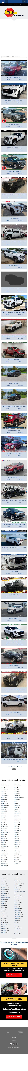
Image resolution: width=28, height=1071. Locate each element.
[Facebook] (17, 1044)
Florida (2, 899)
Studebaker (16, 840)
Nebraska (16, 879)
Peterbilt (16, 817)
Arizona (2, 883)
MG (15, 801)
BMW (2, 799)
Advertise (7, 1032)
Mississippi (3, 930)
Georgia (2, 901)
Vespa (15, 853)
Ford (2, 824)
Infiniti (2, 844)
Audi (2, 793)
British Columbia (4, 887)
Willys (15, 859)
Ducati (2, 818)
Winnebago (16, 861)
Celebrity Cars (14, 1037)
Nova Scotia (16, 898)
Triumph (16, 852)
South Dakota (17, 916)
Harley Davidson (4, 832)
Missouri (3, 932)
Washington (16, 928)
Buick (2, 801)
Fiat (2, 822)
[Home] (14, 12)
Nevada (15, 881)
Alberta (2, 881)
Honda (2, 834)
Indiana (2, 909)
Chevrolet (3, 805)
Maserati (16, 791)
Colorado (3, 891)
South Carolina (17, 914)
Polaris (15, 820)
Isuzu (2, 848)
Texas (15, 920)
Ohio (15, 900)
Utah (15, 922)
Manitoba (3, 920)
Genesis (3, 828)
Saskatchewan (17, 912)
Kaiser (2, 855)
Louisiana (3, 916)
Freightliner (3, 826)
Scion (15, 834)
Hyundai (3, 840)
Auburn (2, 791)
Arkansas (3, 885)
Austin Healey (4, 795)
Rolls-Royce (16, 830)
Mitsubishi (16, 805)
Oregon (15, 906)
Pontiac (15, 822)
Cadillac (3, 803)
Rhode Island (17, 910)
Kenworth (3, 859)
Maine (2, 918)
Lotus (15, 787)
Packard (16, 815)
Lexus (15, 783)
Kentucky (3, 915)
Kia (2, 861)
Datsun (2, 813)
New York (16, 889)
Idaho (2, 905)
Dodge (2, 817)
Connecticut (3, 893)
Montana (16, 878)
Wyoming (16, 933)
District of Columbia (5, 897)
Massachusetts (4, 924)
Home (7, 1031)
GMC (2, 830)
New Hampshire (17, 883)
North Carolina (17, 895)
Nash (15, 809)
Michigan (3, 926)
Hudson (2, 836)
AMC (2, 787)
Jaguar (2, 850)
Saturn (15, 832)
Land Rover (3, 865)
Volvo (15, 857)
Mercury (16, 799)
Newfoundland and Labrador (19, 891)
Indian (2, 842)
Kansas (2, 913)
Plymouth (16, 818)
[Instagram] (11, 1044)
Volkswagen (16, 855)
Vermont (16, 924)
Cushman (3, 811)
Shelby (15, 836)
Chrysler (3, 807)
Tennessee (16, 918)
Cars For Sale (20, 1031)
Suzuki (15, 846)
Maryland (3, 922)
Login (24, 1)
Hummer (3, 838)
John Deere (3, 853)
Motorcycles (14, 1040)
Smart (15, 838)
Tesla (15, 848)
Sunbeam (16, 844)
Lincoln (15, 785)
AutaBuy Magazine (17, 1047)
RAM (15, 826)
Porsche (16, 824)
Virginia (15, 926)
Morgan (15, 807)
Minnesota (3, 928)
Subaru (15, 842)
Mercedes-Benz (17, 797)
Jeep (2, 852)
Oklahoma (16, 902)
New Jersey (16, 885)
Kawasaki (3, 857)
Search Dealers (20, 1032)
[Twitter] (14, 1044)
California (3, 889)
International (3, 846)
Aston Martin (3, 789)
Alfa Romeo (3, 785)
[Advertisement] (14, 37)
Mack (15, 789)
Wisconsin (16, 931)
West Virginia (17, 929)
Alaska (2, 879)
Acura (2, 783)
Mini (15, 803)
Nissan (15, 811)
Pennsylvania (17, 908)
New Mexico (16, 887)
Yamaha (16, 863)
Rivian (15, 828)
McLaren (16, 795)
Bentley (2, 797)
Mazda (15, 793)
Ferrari (2, 820)
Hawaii (2, 903)
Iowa (2, 911)
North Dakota (17, 896)
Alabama (3, 878)
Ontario (15, 904)
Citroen (2, 809)
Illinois (2, 907)
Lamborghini (3, 863)
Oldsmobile (16, 813)
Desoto (2, 815)
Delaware (3, 895)
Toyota (15, 850)
